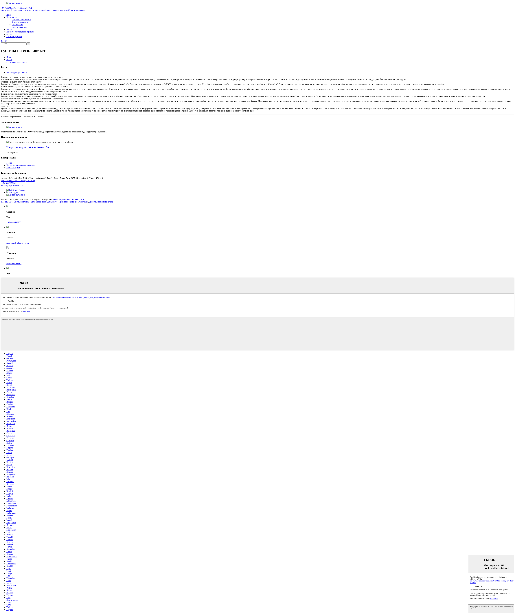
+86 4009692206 (8, 183)
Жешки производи (61, 199)
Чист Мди (83, 202)
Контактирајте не (14, 36)
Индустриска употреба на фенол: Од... (28, 147)
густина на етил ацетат (16, 62)
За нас (9, 34)
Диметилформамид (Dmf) (101, 202)
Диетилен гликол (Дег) (24, 202)
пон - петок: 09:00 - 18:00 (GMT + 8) (18, 180)
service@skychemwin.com (12, 185)
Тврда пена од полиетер (47, 202)
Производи (11, 17)
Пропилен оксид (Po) (68, 202)
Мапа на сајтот (13, 168)
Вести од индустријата (16, 72)
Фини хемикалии (20, 22)
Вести (9, 29)
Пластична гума (19, 27)
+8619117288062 (13, 263)
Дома (8, 15)
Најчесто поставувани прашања (20, 32)
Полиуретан (17, 24)
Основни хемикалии (21, 20)
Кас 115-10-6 (7, 202)
